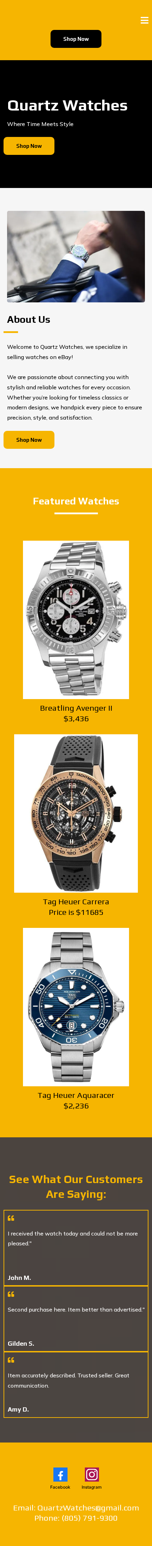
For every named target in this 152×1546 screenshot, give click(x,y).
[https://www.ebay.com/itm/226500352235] (76, 1007)
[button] (144, 21)
